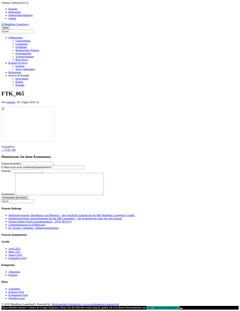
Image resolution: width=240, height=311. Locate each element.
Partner (19, 81)
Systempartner (23, 53)
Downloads (21, 78)
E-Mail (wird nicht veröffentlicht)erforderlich (26, 167)
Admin (12, 18)
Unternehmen (23, 40)
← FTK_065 (8, 149)
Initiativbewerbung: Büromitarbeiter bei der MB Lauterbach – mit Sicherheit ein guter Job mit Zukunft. (65, 218)
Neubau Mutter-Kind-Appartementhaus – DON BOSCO (40, 221)
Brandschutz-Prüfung (27, 50)
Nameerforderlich (11, 163)
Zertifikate (21, 47)
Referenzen (14, 72)
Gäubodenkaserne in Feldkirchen (26, 224)
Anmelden (14, 288)
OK (149, 307)
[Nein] (181, 308)
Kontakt (12, 8)
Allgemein (14, 271)
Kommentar (8, 194)
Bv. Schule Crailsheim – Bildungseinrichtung (33, 227)
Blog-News (21, 59)
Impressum (14, 12)
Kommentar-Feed (18, 295)
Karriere (20, 66)
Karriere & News (18, 62)
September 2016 (17, 258)
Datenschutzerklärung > (166, 307)
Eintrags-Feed (16, 291)
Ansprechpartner (24, 56)
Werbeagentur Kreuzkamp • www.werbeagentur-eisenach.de (85, 304)
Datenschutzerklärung (20, 15)
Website (5, 170)
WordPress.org (16, 298)
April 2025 (14, 248)
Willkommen (15, 37)
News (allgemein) (25, 69)
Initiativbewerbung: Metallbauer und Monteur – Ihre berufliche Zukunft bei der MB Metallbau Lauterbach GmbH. (71, 215)
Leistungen (21, 43)
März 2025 (14, 251)
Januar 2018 (15, 254)
